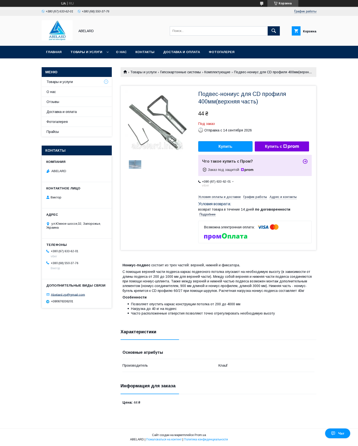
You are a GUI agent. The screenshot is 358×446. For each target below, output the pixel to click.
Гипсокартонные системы (180, 72)
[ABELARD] (57, 39)
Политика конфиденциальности (206, 439)
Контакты (144, 52)
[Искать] (274, 31)
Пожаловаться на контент (164, 439)
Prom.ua (200, 435)
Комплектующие (217, 72)
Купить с (273, 146)
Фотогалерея (222, 52)
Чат (341, 433)
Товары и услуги (86, 52)
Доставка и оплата (181, 52)
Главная (54, 52)
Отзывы (53, 102)
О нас (121, 52)
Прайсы (53, 132)
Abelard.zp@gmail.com (68, 294)
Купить (225, 146)
